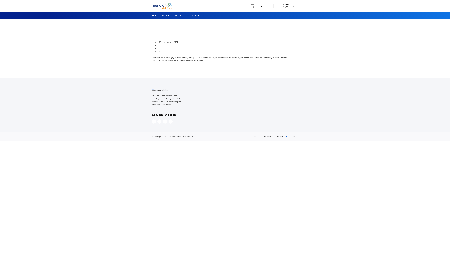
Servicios (178, 15)
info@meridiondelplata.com (260, 7)
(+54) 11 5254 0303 (289, 7)
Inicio (154, 15)
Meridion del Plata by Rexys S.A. (180, 137)
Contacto (195, 15)
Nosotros (165, 15)
